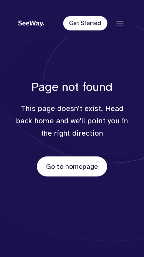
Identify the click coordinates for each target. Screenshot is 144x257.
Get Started (85, 23)
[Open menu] (120, 23)
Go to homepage (72, 166)
